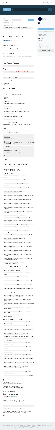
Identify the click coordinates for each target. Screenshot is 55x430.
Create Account (44, 2)
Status (41, 427)
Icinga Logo (4, 42)
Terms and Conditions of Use (20, 427)
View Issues (45, 31)
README (4, 32)
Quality (20, 32)
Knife (11, 25)
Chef (6, 45)
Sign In (51, 2)
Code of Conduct (13, 427)
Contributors (15, 396)
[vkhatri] (39, 22)
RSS (4, 18)
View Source (46, 29)
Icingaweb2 (16, 45)
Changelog (14, 32)
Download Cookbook (45, 50)
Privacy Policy (27, 427)
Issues (26, 58)
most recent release (21, 48)
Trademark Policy (37, 427)
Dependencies (10, 32)
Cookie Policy (32, 427)
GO (50, 9)
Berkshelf (8, 25)
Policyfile (4, 25)
